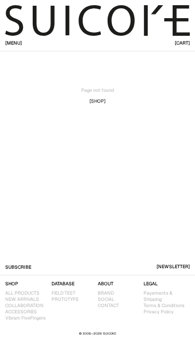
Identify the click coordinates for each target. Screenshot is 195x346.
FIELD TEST (63, 293)
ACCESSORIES (21, 312)
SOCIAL (106, 299)
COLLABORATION (24, 305)
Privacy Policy (159, 312)
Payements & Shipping (158, 296)
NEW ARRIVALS (22, 299)
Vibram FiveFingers (25, 318)
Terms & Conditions (164, 305)
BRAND (106, 293)
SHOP (11, 284)
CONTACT (108, 305)
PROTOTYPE (65, 299)
